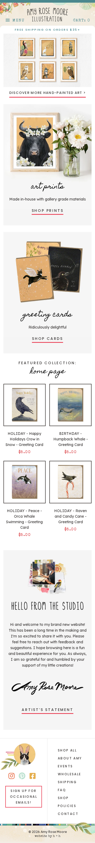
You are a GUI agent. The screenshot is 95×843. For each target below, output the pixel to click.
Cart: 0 (81, 20)
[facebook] (33, 777)
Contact (68, 814)
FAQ (62, 790)
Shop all (67, 750)
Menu (15, 20)
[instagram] (11, 777)
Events (65, 766)
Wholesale (69, 774)
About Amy (70, 758)
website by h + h (47, 836)
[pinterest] (22, 777)
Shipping (67, 782)
